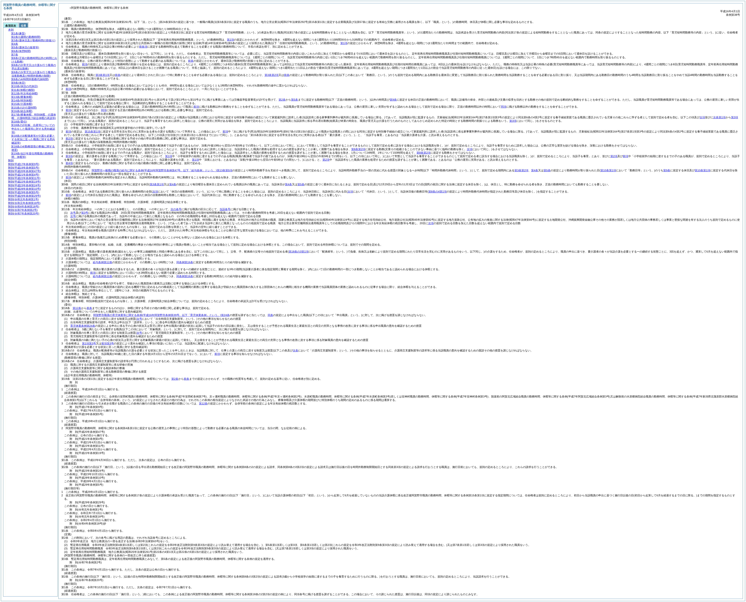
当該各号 (225, 209)
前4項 (69, 163)
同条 (270, 315)
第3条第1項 (103, 75)
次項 (431, 223)
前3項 (69, 156)
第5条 (294, 99)
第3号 (84, 212)
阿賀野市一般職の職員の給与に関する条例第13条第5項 (162, 170)
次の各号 (176, 209)
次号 (73, 212)
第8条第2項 (358, 149)
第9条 (393, 99)
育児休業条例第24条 (82, 325)
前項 (84, 64)
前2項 (69, 138)
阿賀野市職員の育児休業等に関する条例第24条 (161, 315)
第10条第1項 (702, 170)
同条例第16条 (184, 262)
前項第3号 (107, 343)
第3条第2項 (272, 75)
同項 (503, 106)
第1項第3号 (89, 343)
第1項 (230, 39)
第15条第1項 (92, 131)
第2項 (613, 156)
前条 (190, 60)
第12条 (77, 308)
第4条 (534, 170)
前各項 (143, 46)
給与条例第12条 (102, 262)
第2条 (282, 99)
